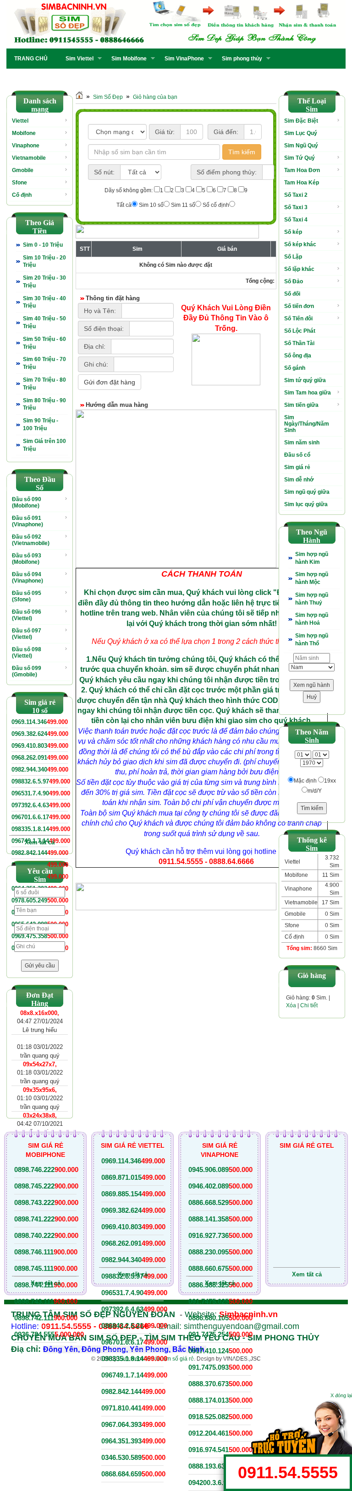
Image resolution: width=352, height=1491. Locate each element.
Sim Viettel (77, 58)
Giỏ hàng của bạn (155, 97)
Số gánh (294, 368)
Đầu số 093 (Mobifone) (26, 558)
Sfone (19, 182)
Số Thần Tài (299, 343)
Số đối (292, 294)
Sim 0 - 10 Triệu (43, 245)
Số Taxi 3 (296, 207)
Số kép (293, 232)
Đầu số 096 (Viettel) (26, 615)
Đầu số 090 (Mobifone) (26, 502)
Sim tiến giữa (301, 405)
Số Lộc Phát (299, 331)
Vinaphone (25, 145)
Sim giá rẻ (297, 467)
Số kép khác (300, 244)
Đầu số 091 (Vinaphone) (27, 521)
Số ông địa (297, 355)
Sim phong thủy (239, 58)
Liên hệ (98, 77)
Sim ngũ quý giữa (307, 492)
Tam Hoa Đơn (302, 170)
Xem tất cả (40, 842)
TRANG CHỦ (31, 58)
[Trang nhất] (79, 97)
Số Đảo (293, 281)
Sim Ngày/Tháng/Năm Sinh (306, 423)
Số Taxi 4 (296, 219)
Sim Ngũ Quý (301, 145)
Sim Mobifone (126, 58)
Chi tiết (309, 1005)
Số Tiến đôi (298, 318)
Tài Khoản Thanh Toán (43, 77)
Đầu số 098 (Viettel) (26, 652)
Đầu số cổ (297, 455)
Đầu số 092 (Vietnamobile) (31, 540)
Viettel (20, 121)
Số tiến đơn (299, 306)
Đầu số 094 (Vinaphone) (27, 577)
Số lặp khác (299, 269)
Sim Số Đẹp (108, 97)
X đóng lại (341, 1395)
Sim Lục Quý (300, 133)
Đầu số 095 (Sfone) (26, 596)
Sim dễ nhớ (299, 479)
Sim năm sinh (301, 442)
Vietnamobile (29, 158)
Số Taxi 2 (296, 195)
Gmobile (22, 170)
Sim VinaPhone (181, 58)
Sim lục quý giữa (306, 504)
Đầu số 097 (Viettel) (26, 633)
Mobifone (24, 133)
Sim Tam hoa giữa (307, 392)
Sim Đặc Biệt (301, 121)
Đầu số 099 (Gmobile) (26, 671)
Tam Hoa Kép (301, 182)
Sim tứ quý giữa (305, 380)
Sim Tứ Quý (299, 158)
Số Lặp (293, 257)
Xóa (291, 1005)
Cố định (22, 195)
